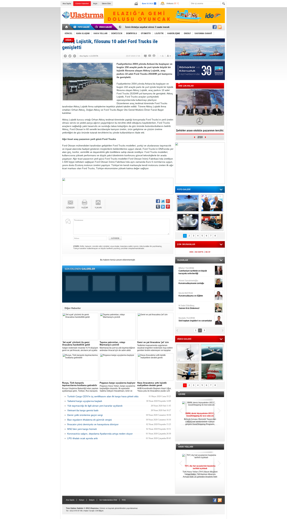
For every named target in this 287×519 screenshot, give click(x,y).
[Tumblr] (158, 207)
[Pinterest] (168, 207)
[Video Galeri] (103, 27)
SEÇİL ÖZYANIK (186, 281)
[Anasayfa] (66, 27)
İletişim (92, 500)
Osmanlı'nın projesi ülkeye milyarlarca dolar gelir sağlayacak (156, 27)
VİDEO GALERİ (184, 339)
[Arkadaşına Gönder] (149, 55)
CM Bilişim (99, 511)
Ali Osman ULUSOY (188, 269)
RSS (124, 500)
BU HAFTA (199, 252)
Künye (81, 500)
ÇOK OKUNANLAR (186, 244)
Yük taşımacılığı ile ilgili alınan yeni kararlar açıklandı (95, 405)
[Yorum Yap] (145, 55)
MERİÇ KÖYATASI (187, 306)
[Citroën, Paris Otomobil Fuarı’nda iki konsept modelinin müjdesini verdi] (212, 222)
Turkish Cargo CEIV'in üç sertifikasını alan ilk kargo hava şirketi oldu (103, 396)
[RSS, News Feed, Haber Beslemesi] (220, 27)
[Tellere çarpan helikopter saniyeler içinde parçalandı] (188, 352)
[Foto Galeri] (82, 27)
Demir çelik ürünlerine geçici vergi (85, 415)
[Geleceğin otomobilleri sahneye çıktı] (188, 222)
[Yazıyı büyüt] (169, 55)
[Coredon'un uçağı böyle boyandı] (212, 371)
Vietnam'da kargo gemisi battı (82, 410)
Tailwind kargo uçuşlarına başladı (84, 401)
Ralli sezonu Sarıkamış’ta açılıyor (200, 130)
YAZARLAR (182, 260)
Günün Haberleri (82, 3)
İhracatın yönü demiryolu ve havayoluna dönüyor (93, 424)
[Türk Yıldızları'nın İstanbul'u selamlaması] (188, 203)
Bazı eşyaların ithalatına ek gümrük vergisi (89, 419)
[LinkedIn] (163, 207)
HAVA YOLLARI (185, 447)
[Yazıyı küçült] (162, 55)
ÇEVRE (181, 394)
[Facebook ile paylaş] (215, 27)
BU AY (207, 252)
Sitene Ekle (106, 3)
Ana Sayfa (67, 3)
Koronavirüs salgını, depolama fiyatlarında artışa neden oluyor (100, 433)
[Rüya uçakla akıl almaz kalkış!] (188, 371)
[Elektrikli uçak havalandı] (212, 352)
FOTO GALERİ (183, 189)
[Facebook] (65, 55)
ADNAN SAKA (188, 294)
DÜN (191, 252)
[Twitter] (69, 55)
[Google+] (74, 55)
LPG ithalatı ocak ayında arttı (82, 438)
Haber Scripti (89, 511)
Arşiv (95, 3)
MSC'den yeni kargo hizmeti (82, 429)
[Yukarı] (98, 204)
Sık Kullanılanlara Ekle (108, 500)
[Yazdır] (154, 55)
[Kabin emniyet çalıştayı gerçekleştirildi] (212, 203)
